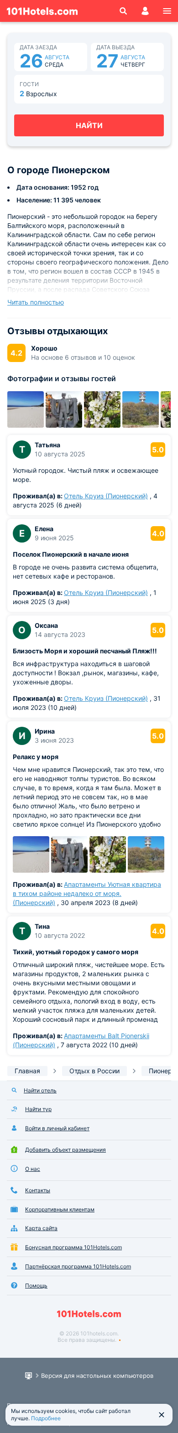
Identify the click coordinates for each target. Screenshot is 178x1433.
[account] (145, 11)
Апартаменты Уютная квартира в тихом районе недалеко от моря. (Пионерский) (87, 893)
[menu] (167, 11)
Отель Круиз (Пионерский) (106, 496)
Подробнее (46, 1418)
